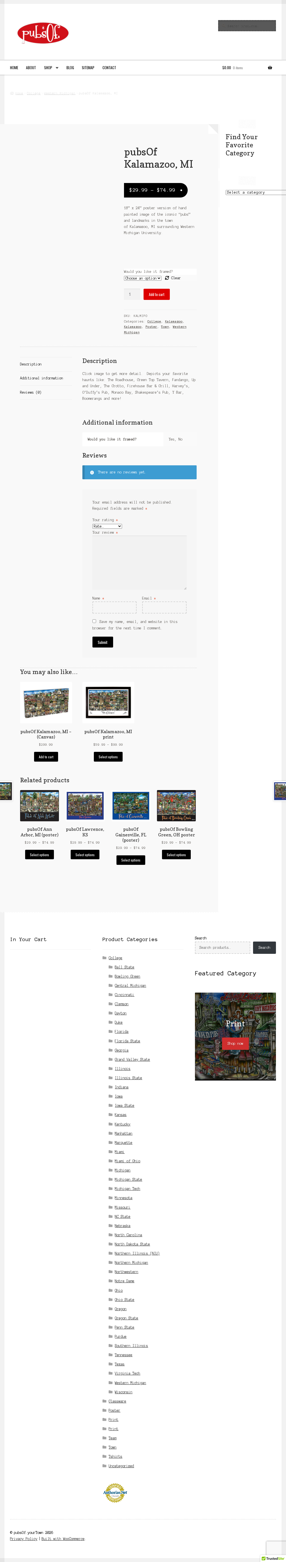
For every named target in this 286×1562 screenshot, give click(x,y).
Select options (108, 756)
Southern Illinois (131, 1345)
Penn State (124, 1327)
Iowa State (124, 1105)
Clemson (121, 1004)
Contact (109, 67)
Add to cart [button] (46, 756)
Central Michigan (130, 985)
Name (98, 598)
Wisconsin (123, 1392)
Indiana (121, 1087)
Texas (120, 1364)
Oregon (121, 1309)
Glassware (117, 1401)
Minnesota (123, 1198)
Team (112, 1438)
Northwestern (126, 1272)
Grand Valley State (132, 1059)
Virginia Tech (127, 1373)
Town (165, 326)
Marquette (123, 1142)
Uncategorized (121, 1466)
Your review (105, 532)
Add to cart (157, 294)
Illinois (122, 1068)
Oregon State (126, 1318)
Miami (120, 1152)
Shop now (235, 1043)
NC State (122, 1216)
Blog (70, 67)
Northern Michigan (131, 1262)
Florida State (127, 1041)
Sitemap (88, 67)
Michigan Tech (127, 1188)
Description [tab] (31, 364)
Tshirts (115, 1456)
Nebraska (122, 1226)
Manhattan (123, 1133)
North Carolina (128, 1235)
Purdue (121, 1336)
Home (14, 67)
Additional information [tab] (41, 378)
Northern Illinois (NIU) (137, 1253)
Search (201, 938)
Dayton (121, 1013)
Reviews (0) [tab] (31, 392)
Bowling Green (127, 976)
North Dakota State (132, 1244)
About (31, 67)
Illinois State (128, 1078)
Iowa (119, 1096)
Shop (48, 67)
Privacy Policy (23, 1539)
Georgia (121, 1050)
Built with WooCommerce (63, 1539)
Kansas (121, 1114)
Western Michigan (59, 93)
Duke (119, 1022)
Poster (151, 326)
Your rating (105, 520)
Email (149, 598)
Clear (176, 278)
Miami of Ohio (127, 1161)
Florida (121, 1031)
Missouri (122, 1207)
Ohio (119, 1290)
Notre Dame (124, 1281)
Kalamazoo (174, 321)
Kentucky (122, 1124)
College (33, 93)
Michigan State (128, 1179)
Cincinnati (124, 995)
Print (113, 1419)
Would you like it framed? (148, 271)
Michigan (122, 1170)
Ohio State (124, 1299)
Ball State (124, 967)
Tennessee (123, 1355)
